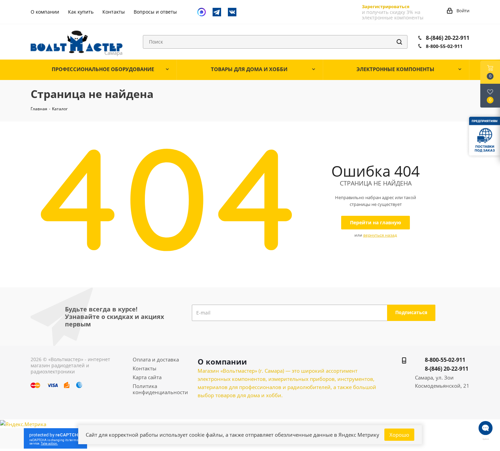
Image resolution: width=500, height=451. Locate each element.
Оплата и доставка (156, 359)
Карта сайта (147, 377)
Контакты (144, 368)
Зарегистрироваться (386, 6)
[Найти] (399, 42)
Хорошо (399, 434)
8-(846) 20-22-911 (447, 38)
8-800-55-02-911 (444, 46)
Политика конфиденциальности (160, 389)
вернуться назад (380, 235)
